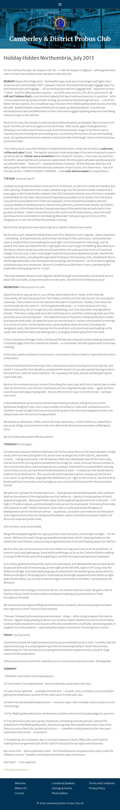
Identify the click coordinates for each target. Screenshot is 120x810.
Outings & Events (62, 788)
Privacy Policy (97, 788)
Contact (19, 793)
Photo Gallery (60, 793)
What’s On (21, 788)
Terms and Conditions (102, 783)
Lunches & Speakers (63, 783)
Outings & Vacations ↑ (17, 769)
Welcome (20, 783)
